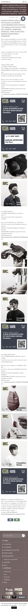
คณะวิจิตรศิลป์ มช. (5, 2)
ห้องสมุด (5, 574)
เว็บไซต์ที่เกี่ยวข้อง (7, 580)
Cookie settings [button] (22, 605)
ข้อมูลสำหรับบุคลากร (7, 571)
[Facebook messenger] (23, 18)
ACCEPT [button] (14, 607)
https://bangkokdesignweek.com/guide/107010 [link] (13, 514)
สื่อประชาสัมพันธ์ (7, 577)
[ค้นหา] (23, 535)
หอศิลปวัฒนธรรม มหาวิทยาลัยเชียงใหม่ (10, 559)
